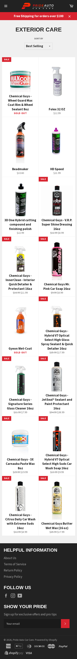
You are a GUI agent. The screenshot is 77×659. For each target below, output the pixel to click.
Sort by (38, 38)
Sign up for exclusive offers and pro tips (30, 614)
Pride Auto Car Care (23, 639)
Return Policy (13, 570)
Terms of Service (15, 564)
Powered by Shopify (46, 639)
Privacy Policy (13, 577)
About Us (10, 558)
